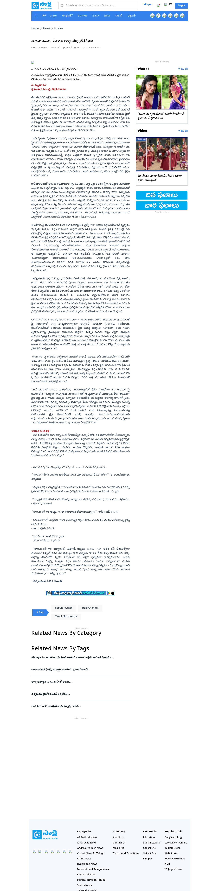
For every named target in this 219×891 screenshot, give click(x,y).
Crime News (84, 859)
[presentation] (140, 92)
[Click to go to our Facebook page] (152, 15)
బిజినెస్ (119, 16)
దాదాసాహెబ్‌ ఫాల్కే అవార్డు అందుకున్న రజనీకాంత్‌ (77, 670)
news (46, 28)
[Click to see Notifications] (158, 5)
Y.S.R (167, 864)
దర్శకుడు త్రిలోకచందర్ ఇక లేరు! (81, 694)
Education (149, 837)
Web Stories (171, 853)
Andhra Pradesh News (90, 848)
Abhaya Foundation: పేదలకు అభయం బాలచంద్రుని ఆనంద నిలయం (76, 657)
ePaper (148, 4)
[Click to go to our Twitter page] (164, 15)
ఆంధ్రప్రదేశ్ (67, 16)
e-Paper (147, 859)
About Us (118, 837)
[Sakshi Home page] (41, 5)
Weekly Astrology (175, 859)
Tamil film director (66, 616)
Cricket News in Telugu (90, 853)
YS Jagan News (173, 869)
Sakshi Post (150, 853)
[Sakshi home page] (45, 835)
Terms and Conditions (126, 853)
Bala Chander (90, 608)
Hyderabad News (87, 864)
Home (35, 28)
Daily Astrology (173, 837)
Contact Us (119, 843)
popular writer (63, 608)
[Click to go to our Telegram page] (64, 851)
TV (170, 4)
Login (181, 5)
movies (58, 28)
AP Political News (87, 837)
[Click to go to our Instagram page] (170, 15)
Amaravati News (86, 843)
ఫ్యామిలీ (132, 16)
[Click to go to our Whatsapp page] (158, 15)
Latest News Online (176, 843)
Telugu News (172, 848)
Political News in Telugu (91, 880)
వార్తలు (53, 16)
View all (183, 69)
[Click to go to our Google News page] (182, 15)
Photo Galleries (86, 875)
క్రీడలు (107, 16)
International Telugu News (93, 869)
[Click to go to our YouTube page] (176, 15)
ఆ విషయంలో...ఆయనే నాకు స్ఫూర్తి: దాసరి (80, 706)
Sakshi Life (149, 848)
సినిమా (95, 16)
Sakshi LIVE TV (151, 843)
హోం (44, 15)
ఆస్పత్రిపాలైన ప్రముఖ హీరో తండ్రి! (80, 682)
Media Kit (118, 848)
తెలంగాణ (82, 16)
